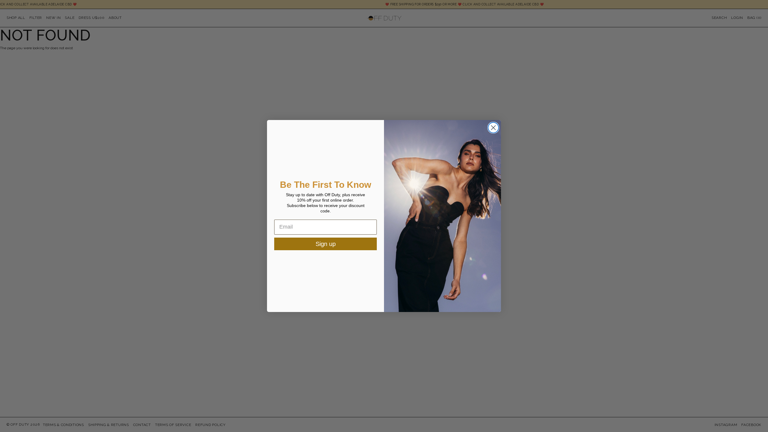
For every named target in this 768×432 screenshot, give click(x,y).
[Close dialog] (493, 127)
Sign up (326, 244)
